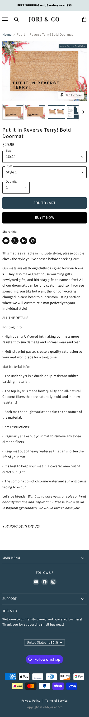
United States (42, 642)
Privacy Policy (30, 701)
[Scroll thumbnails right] (82, 112)
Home (6, 35)
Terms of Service (56, 701)
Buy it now (44, 217)
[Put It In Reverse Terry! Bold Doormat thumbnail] (13, 111)
